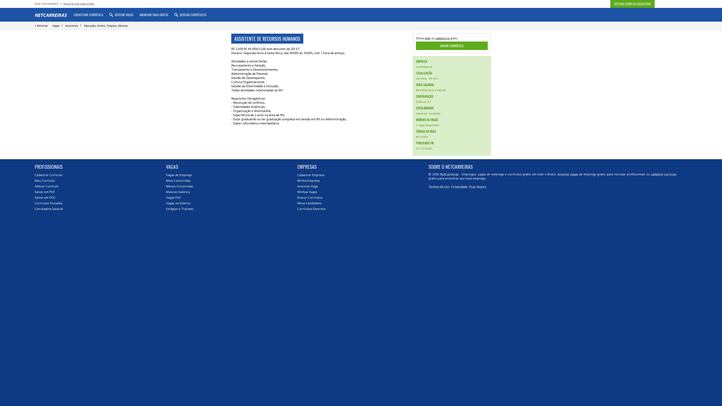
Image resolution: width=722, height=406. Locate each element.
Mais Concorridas (178, 181)
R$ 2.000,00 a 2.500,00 (431, 90)
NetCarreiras (449, 174)
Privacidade (459, 187)
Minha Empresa (308, 181)
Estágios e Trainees (180, 209)
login (428, 38)
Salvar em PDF (45, 192)
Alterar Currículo (46, 186)
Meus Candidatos (309, 203)
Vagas (56, 25)
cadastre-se (442, 38)
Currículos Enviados (49, 203)
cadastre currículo (664, 174)
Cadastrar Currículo (88, 14)
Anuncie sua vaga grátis (78, 3)
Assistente (71, 25)
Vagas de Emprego (179, 175)
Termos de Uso (439, 187)
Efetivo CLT (423, 102)
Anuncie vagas (567, 174)
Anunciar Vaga (307, 186)
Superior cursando (428, 113)
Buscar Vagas (124, 14)
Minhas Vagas (307, 192)
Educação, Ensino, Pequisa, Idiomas (106, 25)
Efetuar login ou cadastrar (632, 4)
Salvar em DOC (45, 197)
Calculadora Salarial (49, 209)
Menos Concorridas (179, 186)
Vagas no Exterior (178, 203)
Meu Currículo (45, 181)
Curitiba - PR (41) (427, 78)
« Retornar (41, 25)
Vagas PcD (173, 197)
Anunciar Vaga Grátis (154, 14)
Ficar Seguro (477, 187)
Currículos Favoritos (311, 209)
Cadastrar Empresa (310, 175)
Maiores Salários (178, 192)
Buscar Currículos (193, 14)
